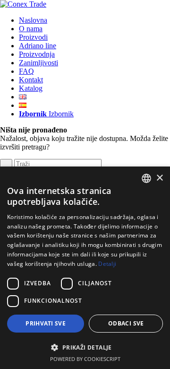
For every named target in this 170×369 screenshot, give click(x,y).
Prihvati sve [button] (46, 323)
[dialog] (85, 268)
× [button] (159, 178)
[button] (85, 347)
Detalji (107, 264)
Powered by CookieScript (85, 358)
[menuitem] (94, 20)
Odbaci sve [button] (126, 323)
